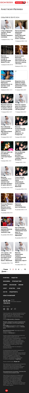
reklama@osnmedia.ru (19, 330)
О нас (18, 288)
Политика (6, 277)
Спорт (5, 288)
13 (25, 269)
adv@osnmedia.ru (7, 331)
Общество (14, 277)
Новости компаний (9, 295)
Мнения (20, 284)
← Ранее (5, 269)
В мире (5, 284)
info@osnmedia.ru (10, 319)
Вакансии (17, 319)
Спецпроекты (13, 292)
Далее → (5, 271)
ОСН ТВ (5, 292)
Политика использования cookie (11, 372)
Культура (12, 288)
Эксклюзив (12, 284)
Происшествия (16, 281)
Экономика (6, 281)
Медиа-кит (17, 361)
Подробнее (18, 359)
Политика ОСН (22, 371)
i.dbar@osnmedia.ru (10, 326)
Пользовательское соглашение (10, 371)
